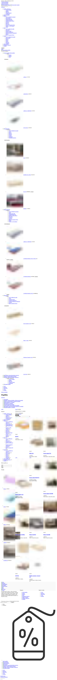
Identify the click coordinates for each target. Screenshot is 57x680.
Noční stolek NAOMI (48, 493)
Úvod (42, 592)
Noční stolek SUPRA (20, 534)
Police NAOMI (46, 534)
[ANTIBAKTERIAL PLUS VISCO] (15, 258)
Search (12, 602)
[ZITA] (12, 505)
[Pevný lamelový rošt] (15, 323)
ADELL (25, 77)
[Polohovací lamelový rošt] (15, 357)
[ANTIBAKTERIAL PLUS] (15, 293)
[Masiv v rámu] (15, 340)
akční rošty (8, 440)
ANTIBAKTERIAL (27, 276)
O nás (42, 595)
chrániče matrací (8, 417)
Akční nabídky (6, 458)
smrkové (7, 456)
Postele (5, 449)
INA (24, 157)
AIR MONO (25, 93)
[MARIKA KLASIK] (15, 174)
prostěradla (8, 418)
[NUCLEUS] (15, 127)
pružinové (7, 429)
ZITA (5, 506)
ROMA (24, 208)
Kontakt (42, 596)
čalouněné (7, 457)
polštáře (7, 415)
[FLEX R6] (15, 374)
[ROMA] (15, 208)
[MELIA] (12, 523)
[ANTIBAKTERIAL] (15, 276)
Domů (16, 409)
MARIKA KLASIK (27, 174)
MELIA (5, 524)
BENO (16, 436)
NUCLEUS (25, 127)
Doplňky (5, 460)
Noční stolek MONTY (34, 477)
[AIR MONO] (15, 93)
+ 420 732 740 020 (4, 2)
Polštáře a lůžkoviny (7, 413)
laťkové (7, 446)
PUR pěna (7, 431)
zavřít (2, 409)
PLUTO (25, 191)
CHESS (5, 542)
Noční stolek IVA (47, 453)
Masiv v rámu (26, 340)
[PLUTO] (15, 191)
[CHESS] (12, 541)
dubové (7, 454)
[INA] (15, 157)
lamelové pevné (8, 441)
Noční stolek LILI (19, 494)
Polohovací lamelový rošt (28, 357)
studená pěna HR (9, 424)
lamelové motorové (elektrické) (9, 445)
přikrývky (7, 416)
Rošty (5, 437)
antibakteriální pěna (9, 425)
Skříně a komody (7, 419)
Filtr (2, 467)
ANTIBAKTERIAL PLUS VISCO (29, 258)
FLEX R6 (25, 374)
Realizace (42, 593)
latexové (7, 430)
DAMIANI (6, 560)
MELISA (31, 453)
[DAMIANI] (12, 559)
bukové (7, 453)
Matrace (5, 420)
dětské (7, 436)
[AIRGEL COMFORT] (15, 110)
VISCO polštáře (8, 414)
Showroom (43, 594)
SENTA (17, 575)
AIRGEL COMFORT (27, 110)
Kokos (5, 488)
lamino (7, 455)
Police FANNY (32, 534)
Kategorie (3, 7)
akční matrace (8, 423)
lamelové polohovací (9, 442)
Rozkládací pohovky (7, 459)
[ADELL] (15, 77)
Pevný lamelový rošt (27, 323)
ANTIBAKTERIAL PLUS (28, 293)
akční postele (8, 452)
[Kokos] (12, 487)
